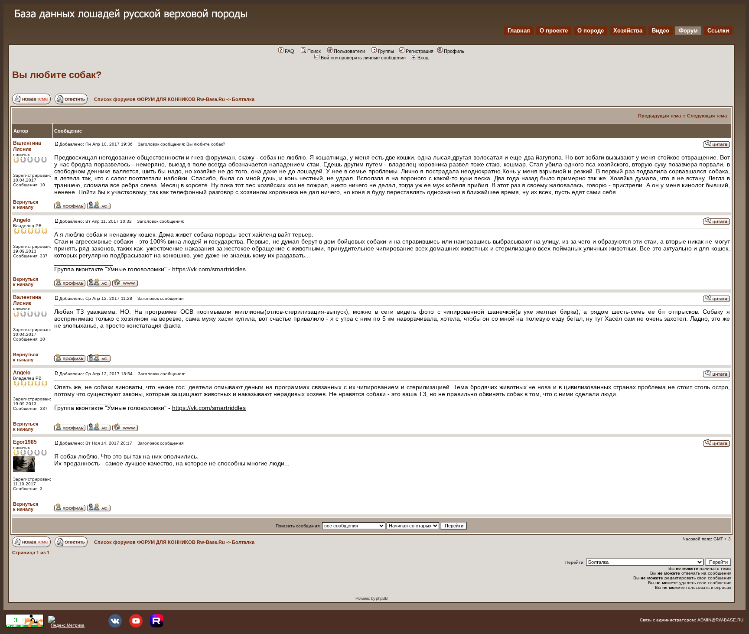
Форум (688, 30)
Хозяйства (627, 30)
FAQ (289, 51)
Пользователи (349, 51)
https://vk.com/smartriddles (209, 269)
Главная (519, 30)
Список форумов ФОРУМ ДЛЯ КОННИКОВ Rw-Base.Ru (159, 99)
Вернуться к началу (25, 204)
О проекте (554, 30)
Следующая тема (707, 115)
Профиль (454, 51)
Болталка (243, 99)
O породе (590, 30)
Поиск (314, 51)
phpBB (382, 598)
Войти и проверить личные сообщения (363, 57)
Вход (422, 57)
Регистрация (419, 51)
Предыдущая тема (659, 115)
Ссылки (718, 30)
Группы (386, 51)
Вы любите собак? (56, 74)
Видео (660, 30)
